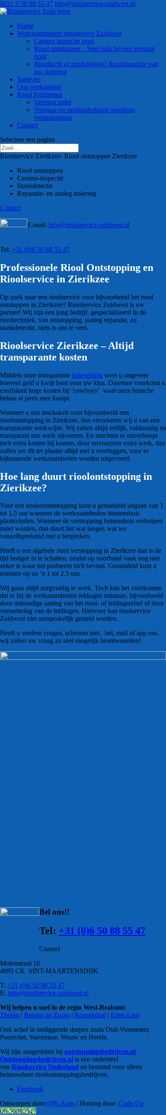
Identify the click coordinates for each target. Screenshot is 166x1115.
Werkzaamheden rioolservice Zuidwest (69, 33)
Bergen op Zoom (47, 1015)
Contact (27, 125)
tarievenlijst (87, 375)
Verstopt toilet (52, 102)
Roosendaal (90, 1015)
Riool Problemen (40, 94)
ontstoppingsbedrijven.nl (100, 1051)
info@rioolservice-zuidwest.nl (89, 224)
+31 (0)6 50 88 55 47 (40, 249)
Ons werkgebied (39, 86)
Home (25, 25)
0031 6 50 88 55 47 (26, 3)
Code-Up (130, 1103)
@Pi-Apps (60, 1103)
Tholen (9, 1015)
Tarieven (28, 79)
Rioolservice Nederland (45, 1066)
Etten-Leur (125, 1015)
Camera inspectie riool (64, 41)
